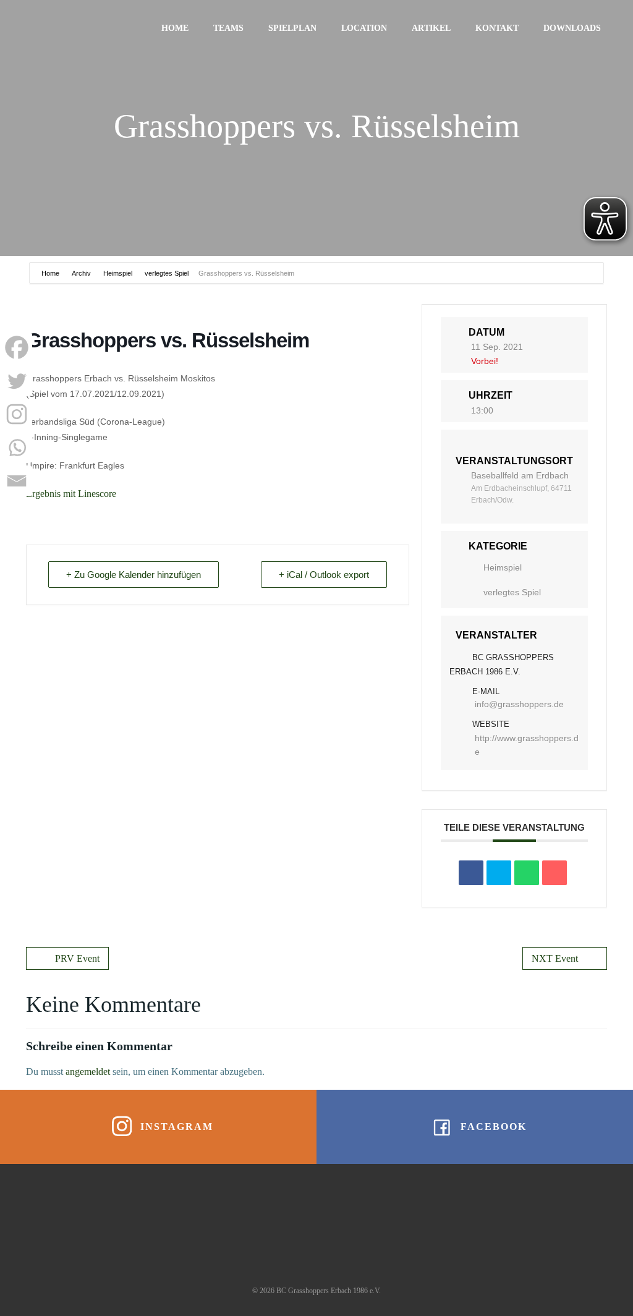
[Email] (16, 480)
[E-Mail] (554, 872)
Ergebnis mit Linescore (71, 493)
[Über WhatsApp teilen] (526, 872)
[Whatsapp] (16, 447)
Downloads (572, 28)
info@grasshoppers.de (519, 704)
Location (364, 28)
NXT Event (555, 958)
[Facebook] (16, 347)
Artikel (431, 28)
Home (175, 28)
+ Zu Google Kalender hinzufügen (133, 574)
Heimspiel (117, 273)
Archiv (81, 273)
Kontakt (497, 28)
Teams (228, 28)
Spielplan (292, 28)
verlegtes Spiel (167, 273)
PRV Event (77, 958)
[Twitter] (16, 380)
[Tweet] (498, 872)
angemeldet (88, 1071)
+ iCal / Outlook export (324, 574)
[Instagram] (16, 414)
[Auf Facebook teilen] (471, 872)
